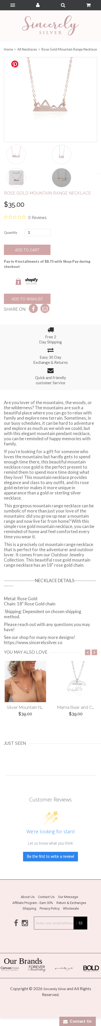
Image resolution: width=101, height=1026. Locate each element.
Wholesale (71, 908)
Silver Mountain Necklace (32, 707)
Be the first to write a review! (50, 856)
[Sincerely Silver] (50, 25)
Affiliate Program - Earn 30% (32, 903)
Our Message (68, 897)
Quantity (10, 232)
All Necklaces (27, 49)
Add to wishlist (27, 299)
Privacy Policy (50, 908)
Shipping (29, 908)
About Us (28, 897)
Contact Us (46, 897)
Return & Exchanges (71, 903)
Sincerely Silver (54, 989)
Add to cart (27, 250)
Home (9, 49)
